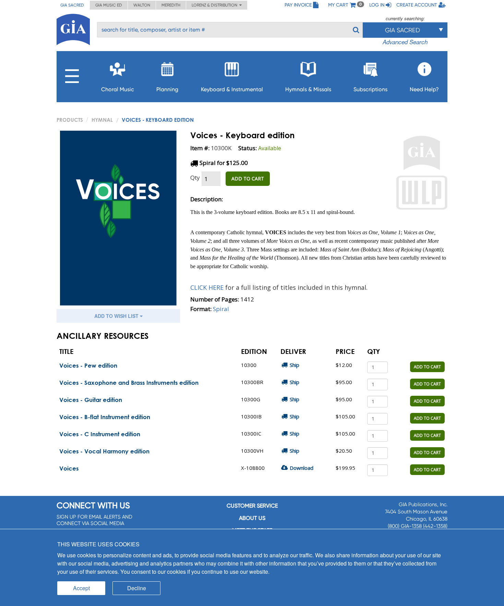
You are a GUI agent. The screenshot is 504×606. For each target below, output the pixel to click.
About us (252, 518)
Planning (167, 89)
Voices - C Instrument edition (99, 434)
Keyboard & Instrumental (232, 89)
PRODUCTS (70, 120)
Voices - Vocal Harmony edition (104, 451)
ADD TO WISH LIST (117, 315)
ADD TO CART (247, 178)
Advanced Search (405, 42)
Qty (195, 177)
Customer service (252, 505)
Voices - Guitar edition (90, 399)
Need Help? (424, 89)
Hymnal (102, 120)
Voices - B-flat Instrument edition (104, 417)
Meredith (170, 5)
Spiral (221, 309)
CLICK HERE (207, 287)
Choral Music (117, 89)
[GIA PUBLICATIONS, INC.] (73, 28)
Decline (136, 588)
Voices (69, 468)
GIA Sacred (72, 5)
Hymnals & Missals (308, 89)
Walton (141, 5)
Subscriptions (370, 89)
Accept (81, 588)
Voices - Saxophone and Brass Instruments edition (129, 382)
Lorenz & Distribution (215, 5)
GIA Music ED (108, 5)
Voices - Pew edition (88, 365)
